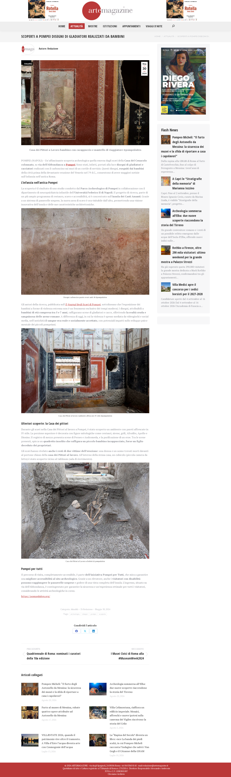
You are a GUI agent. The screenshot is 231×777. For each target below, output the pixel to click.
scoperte (102, 614)
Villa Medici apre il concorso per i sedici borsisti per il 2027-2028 (187, 289)
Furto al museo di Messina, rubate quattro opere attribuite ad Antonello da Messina (61, 711)
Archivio (121, 774)
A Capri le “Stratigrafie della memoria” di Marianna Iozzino (187, 183)
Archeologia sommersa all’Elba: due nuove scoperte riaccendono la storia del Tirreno (128, 688)
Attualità (28, 64)
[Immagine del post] (29, 689)
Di (87, 609)
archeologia (75, 614)
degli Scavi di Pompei (83, 304)
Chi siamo (112, 774)
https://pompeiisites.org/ (35, 596)
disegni (85, 614)
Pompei (70, 164)
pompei (93, 614)
